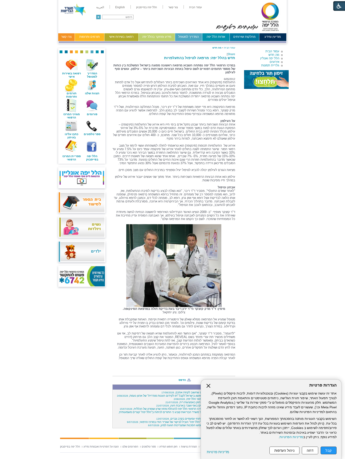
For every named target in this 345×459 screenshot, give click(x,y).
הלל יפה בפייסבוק (92, 158)
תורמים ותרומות (89, 36)
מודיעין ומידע (272, 36)
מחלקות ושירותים (244, 36)
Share (231, 54)
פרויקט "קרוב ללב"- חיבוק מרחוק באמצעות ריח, (199, 402)
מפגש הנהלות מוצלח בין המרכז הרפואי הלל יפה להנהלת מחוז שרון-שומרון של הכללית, (177, 408)
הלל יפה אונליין (269, 58)
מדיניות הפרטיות (291, 437)
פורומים (92, 114)
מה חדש (273, 55)
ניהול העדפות (284, 450)
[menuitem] (195, 7)
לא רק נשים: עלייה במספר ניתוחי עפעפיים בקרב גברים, (195, 418)
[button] (98, 17)
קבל (329, 450)
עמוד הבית (272, 51)
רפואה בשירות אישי (121, 36)
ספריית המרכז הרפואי (71, 158)
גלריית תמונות (270, 65)
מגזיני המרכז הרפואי (71, 116)
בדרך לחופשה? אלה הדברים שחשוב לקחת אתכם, (197, 392)
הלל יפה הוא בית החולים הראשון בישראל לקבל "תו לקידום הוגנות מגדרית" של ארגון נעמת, (175, 395)
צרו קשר (66, 36)
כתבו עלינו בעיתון (71, 136)
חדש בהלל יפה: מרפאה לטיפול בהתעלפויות (199, 58)
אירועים (274, 62)
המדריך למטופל (188, 36)
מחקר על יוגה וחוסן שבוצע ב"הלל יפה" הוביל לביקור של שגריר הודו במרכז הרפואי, (180, 422)
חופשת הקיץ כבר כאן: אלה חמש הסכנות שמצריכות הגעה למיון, (191, 425)
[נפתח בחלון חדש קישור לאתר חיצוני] (266, 79)
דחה (310, 450)
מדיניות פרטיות (218, 452)
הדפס (182, 380)
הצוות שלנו (92, 93)
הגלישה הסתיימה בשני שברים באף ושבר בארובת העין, (195, 405)
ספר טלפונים (92, 134)
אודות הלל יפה (216, 36)
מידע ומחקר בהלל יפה (156, 36)
